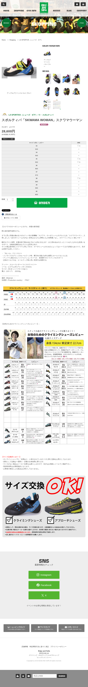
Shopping (12, 40)
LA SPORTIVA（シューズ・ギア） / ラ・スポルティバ (31, 115)
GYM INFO (31, 11)
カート (83, 4)
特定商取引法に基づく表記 (39, 646)
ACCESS (56, 11)
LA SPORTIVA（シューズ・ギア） (31, 40)
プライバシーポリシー (58, 646)
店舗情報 (25, 646)
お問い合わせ (29, 676)
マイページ (77, 4)
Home (4, 40)
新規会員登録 (18, 676)
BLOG (69, 11)
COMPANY (82, 11)
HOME (6, 11)
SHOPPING (19, 11)
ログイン (23, 676)
